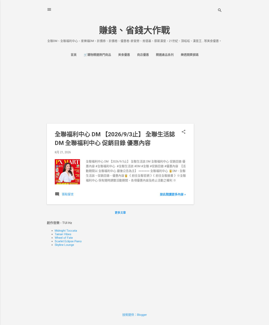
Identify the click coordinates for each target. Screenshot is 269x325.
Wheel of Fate (64, 238)
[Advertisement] (209, 124)
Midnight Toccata (66, 230)
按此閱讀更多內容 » (173, 194)
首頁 (74, 55)
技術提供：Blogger (134, 315)
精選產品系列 (165, 55)
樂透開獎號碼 (190, 55)
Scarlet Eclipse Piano (68, 241)
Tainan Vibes (63, 234)
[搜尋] (219, 11)
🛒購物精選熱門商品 (97, 55)
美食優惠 (124, 55)
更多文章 (120, 212)
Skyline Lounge (64, 245)
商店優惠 (143, 55)
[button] (183, 132)
